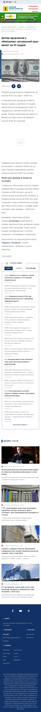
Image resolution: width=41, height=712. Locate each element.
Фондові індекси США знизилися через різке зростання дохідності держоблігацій (18, 362)
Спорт (16, 653)
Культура (6, 663)
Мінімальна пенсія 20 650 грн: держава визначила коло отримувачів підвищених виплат (18, 299)
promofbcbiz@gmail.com (11, 637)
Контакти (29, 637)
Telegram (5, 243)
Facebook (15, 243)
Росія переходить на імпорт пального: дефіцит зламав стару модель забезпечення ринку (19, 393)
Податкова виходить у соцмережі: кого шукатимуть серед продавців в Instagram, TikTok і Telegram (18, 320)
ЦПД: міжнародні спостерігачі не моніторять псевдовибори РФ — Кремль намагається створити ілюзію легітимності (19, 372)
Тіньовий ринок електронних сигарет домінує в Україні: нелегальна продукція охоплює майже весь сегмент (20, 309)
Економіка (6, 653)
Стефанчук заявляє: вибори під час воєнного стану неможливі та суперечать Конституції (19, 383)
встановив (14, 221)
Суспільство (18, 650)
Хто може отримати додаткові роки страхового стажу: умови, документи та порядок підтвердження (19, 404)
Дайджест (17, 660)
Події (4, 656)
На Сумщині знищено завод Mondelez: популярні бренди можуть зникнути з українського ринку (19, 351)
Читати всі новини (19, 424)
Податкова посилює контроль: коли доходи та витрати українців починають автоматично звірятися (19, 341)
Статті (16, 656)
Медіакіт (6, 641)
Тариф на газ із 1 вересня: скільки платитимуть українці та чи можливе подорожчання (19, 278)
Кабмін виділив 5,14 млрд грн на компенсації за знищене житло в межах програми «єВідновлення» (18, 330)
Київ (4, 660)
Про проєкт (30, 634)
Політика (6, 650)
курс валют (6, 256)
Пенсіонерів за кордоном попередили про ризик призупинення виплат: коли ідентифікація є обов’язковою (20, 288)
